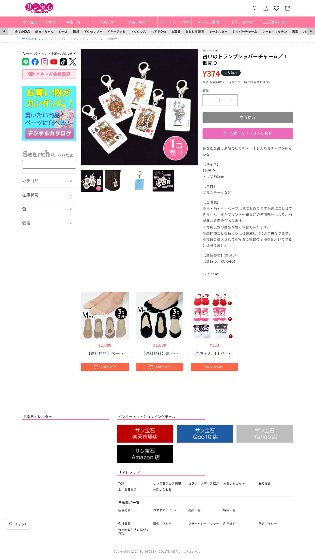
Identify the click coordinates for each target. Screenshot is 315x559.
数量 (206, 90)
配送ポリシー (267, 523)
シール (63, 31)
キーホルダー (218, 31)
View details (214, 367)
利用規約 (229, 523)
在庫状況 (30, 195)
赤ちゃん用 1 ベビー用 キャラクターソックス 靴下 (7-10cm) (214, 353)
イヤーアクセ (116, 31)
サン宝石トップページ (37, 39)
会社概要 (124, 523)
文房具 (176, 31)
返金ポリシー (162, 523)
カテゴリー (32, 181)
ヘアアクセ (158, 31)
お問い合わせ (162, 489)
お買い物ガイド (234, 483)
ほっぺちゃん (44, 31)
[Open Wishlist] (276, 8)
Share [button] (213, 273)
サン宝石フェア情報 (167, 483)
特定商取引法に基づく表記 (133, 531)
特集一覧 (229, 510)
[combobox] (49, 164)
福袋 (76, 31)
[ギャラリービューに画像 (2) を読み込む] (115, 181)
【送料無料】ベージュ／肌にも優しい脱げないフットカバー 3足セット (105, 353)
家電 (295, 31)
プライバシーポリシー (203, 523)
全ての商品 (22, 31)
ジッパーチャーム (245, 31)
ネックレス (138, 31)
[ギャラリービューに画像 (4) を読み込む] (163, 181)
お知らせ (264, 483)
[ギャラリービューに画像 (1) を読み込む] (92, 181)
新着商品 (124, 510)
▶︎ (311, 31)
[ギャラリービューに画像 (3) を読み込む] (139, 181)
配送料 (214, 82)
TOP (121, 483)
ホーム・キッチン (274, 31)
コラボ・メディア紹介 (203, 483)
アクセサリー (93, 31)
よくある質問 (127, 489)
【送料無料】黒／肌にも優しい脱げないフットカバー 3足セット (159, 353)
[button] (255, 8)
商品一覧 (194, 510)
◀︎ (4, 31)
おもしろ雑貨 (195, 31)
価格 (26, 223)
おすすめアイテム (165, 510)
